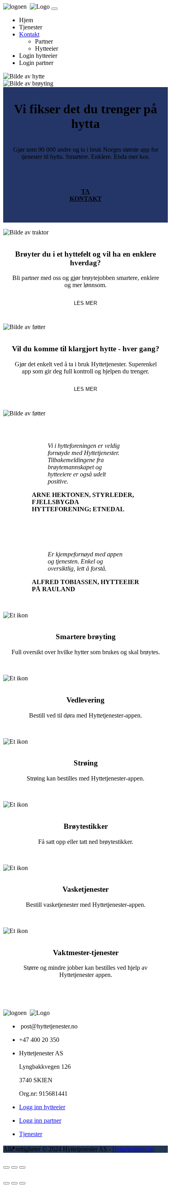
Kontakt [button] (29, 34)
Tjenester (30, 27)
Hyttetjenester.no (133, 1149)
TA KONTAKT (86, 195)
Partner (44, 41)
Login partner (36, 62)
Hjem (26, 20)
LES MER (85, 303)
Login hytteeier (38, 55)
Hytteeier (46, 48)
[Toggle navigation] (54, 9)
